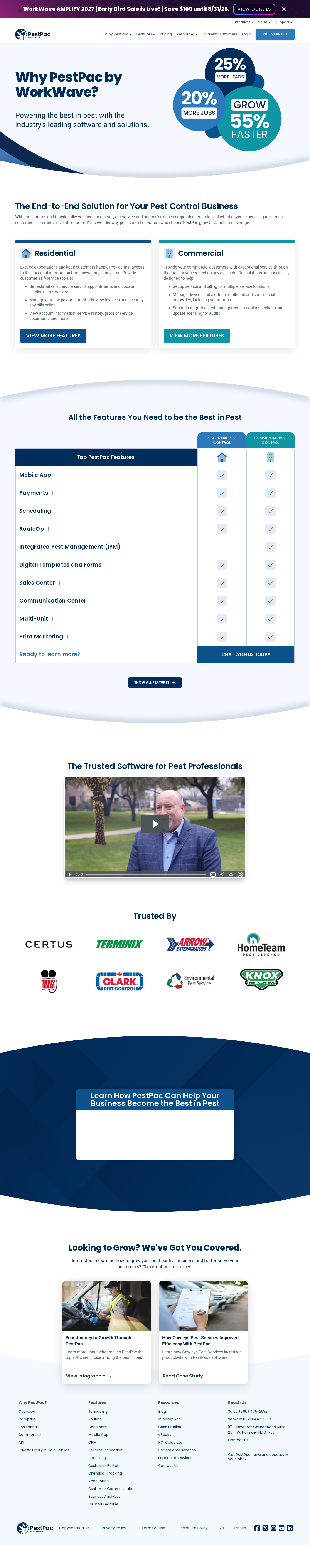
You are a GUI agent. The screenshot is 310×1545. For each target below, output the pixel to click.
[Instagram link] (273, 1528)
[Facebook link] (257, 1528)
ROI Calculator (171, 1442)
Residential (28, 1426)
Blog (162, 1411)
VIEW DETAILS (254, 9)
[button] (244, 22)
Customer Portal (103, 1465)
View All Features (103, 1504)
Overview (26, 1411)
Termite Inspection (105, 1450)
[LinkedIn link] (290, 1528)
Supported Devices (175, 1457)
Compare (27, 1419)
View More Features (53, 335)
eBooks (164, 1434)
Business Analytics (104, 1496)
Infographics (169, 1419)
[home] (38, 34)
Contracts (97, 1426)
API (21, 1442)
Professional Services (177, 1450)
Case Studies (169, 1426)
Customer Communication (112, 1488)
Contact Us (168, 1465)
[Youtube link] (281, 1528)
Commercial (29, 1434)
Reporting (97, 1457)
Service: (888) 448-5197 (249, 1419)
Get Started (275, 34)
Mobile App (98, 1434)
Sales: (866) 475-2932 (247, 1411)
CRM (92, 1442)
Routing (95, 1419)
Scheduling (98, 1411)
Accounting (98, 1481)
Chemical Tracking (105, 1473)
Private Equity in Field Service (44, 1450)
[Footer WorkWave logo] (35, 1528)
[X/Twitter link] (265, 1528)
